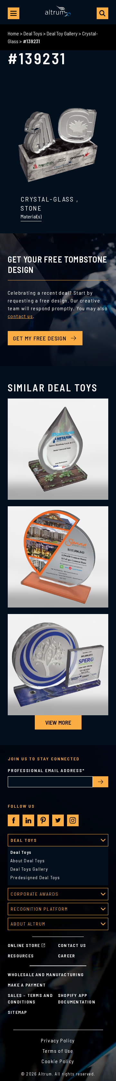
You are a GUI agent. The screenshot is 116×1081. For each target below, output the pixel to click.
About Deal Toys (27, 860)
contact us (20, 316)
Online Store (24, 945)
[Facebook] (13, 820)
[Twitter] (58, 820)
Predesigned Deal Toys (35, 877)
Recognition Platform (39, 909)
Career (66, 955)
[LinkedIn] (28, 820)
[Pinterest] (43, 820)
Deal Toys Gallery (29, 869)
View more (58, 722)
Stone (31, 208)
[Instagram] (73, 820)
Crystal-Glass (47, 199)
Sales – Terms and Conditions (30, 998)
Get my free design (39, 338)
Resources (21, 955)
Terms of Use (58, 1051)
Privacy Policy (58, 1040)
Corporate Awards (35, 894)
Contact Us (72, 945)
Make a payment (27, 985)
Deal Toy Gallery (62, 33)
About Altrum (28, 924)
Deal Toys (33, 33)
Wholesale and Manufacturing (46, 974)
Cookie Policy (58, 1061)
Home (13, 33)
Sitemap (17, 1012)
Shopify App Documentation (76, 998)
